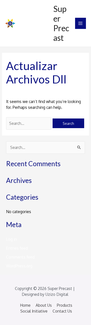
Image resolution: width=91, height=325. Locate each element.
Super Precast (61, 23)
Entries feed (17, 248)
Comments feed (20, 257)
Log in (11, 239)
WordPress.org (19, 265)
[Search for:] (29, 123)
